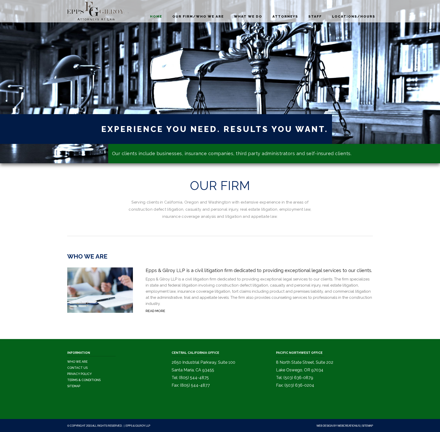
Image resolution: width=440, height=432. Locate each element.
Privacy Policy (79, 374)
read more (155, 311)
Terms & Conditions (84, 380)
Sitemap (73, 386)
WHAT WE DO (248, 16)
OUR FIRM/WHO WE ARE (198, 16)
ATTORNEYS (285, 16)
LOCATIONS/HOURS (353, 16)
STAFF (315, 16)
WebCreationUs (348, 425)
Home (156, 16)
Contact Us (77, 368)
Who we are (77, 361)
